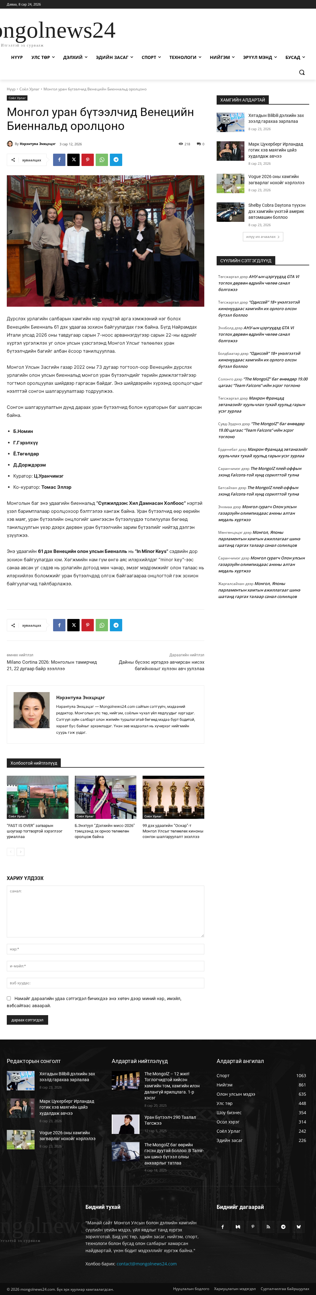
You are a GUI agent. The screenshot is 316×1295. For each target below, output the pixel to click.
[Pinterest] (87, 160)
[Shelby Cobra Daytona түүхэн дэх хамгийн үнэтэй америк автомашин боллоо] (230, 212)
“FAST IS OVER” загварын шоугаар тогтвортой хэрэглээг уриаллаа (34, 831)
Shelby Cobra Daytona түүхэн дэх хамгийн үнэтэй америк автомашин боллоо (277, 211)
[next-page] (20, 852)
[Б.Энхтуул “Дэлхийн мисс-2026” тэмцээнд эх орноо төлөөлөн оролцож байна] (105, 797)
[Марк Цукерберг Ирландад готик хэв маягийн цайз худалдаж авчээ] (230, 151)
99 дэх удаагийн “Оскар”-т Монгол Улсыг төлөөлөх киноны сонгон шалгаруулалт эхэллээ (173, 831)
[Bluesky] (299, 1227)
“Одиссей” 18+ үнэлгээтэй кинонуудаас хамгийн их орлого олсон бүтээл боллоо (259, 308)
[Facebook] (59, 160)
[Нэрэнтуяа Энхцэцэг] (11, 144)
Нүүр (11, 89)
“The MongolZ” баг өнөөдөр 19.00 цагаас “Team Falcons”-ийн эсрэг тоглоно (261, 430)
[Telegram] (116, 160)
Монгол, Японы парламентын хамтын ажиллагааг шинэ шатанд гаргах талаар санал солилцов (259, 538)
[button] (301, 72)
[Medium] (238, 1227)
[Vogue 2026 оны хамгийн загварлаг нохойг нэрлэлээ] (230, 183)
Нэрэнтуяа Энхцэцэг (38, 143)
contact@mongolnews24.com (147, 1264)
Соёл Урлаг (29, 89)
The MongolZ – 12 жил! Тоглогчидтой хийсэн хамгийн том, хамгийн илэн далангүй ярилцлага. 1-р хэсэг (172, 1085)
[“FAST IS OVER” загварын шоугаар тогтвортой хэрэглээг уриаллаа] (38, 797)
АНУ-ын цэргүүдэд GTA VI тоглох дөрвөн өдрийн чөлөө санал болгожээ (258, 283)
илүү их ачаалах (261, 236)
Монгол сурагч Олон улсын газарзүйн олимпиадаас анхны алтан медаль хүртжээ (257, 513)
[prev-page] (11, 852)
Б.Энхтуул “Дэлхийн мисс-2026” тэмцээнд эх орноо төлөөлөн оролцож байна (105, 831)
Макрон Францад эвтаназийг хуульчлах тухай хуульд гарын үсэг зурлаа (261, 404)
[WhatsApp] (102, 160)
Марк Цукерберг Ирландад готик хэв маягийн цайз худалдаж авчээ (275, 150)
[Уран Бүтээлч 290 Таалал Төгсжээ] (125, 1124)
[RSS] (268, 1227)
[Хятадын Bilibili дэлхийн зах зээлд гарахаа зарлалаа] (230, 122)
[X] (73, 160)
